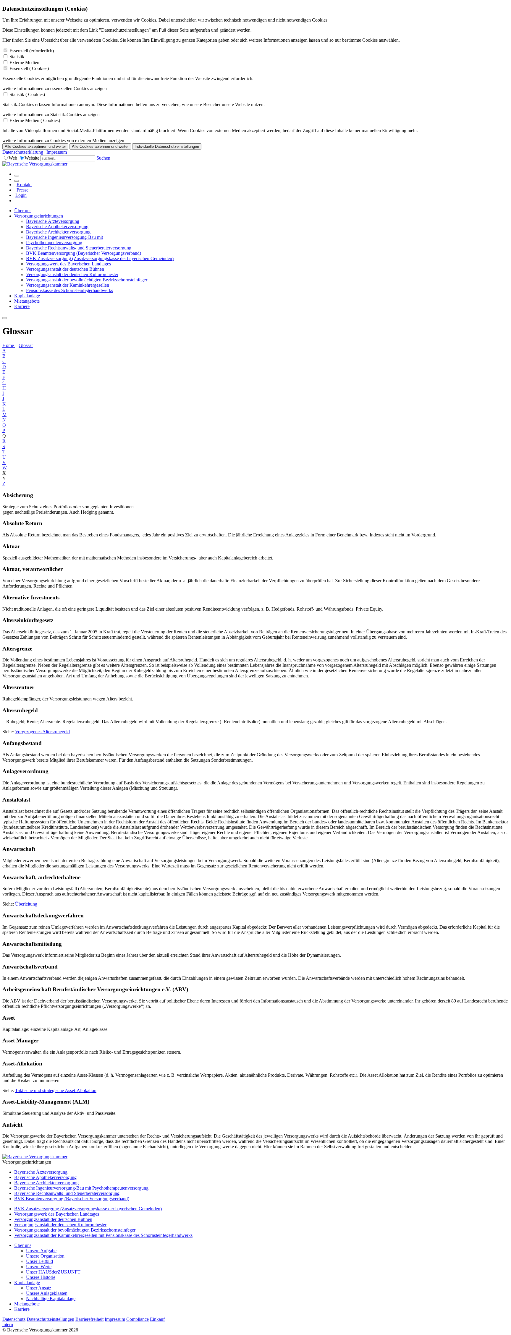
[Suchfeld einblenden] (16, 175)
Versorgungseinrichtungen (38, 215)
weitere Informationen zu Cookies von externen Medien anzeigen (63, 140)
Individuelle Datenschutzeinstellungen (167, 146)
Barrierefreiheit (89, 1319)
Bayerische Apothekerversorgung (57, 226)
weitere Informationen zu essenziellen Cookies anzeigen (54, 88)
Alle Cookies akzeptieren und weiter (35, 146)
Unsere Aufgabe (41, 1250)
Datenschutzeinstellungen (50, 1319)
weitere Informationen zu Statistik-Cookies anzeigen (51, 114)
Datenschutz (13, 1319)
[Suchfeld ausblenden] (16, 181)
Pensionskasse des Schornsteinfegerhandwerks (69, 290)
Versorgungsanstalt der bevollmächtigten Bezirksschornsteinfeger (86, 279)
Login (21, 195)
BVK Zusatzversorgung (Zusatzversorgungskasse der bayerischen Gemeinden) (100, 258)
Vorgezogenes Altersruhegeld (42, 731)
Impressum (56, 152)
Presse (22, 189)
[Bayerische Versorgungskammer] (34, 163)
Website (32, 157)
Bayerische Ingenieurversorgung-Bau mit (64, 237)
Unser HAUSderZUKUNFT (53, 1271)
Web (13, 157)
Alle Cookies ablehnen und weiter (100, 146)
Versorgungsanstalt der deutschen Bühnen (65, 269)
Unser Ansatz (38, 1287)
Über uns (22, 210)
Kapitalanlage (27, 295)
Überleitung (26, 903)
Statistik (16, 56)
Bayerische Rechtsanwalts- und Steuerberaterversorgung (78, 247)
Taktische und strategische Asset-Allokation (55, 1090)
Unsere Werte (38, 1266)
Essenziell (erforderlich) (31, 50)
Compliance (137, 1319)
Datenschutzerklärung (22, 152)
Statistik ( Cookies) (27, 94)
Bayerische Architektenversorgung (58, 231)
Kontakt (24, 184)
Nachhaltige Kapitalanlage (50, 1298)
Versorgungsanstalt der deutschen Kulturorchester (72, 274)
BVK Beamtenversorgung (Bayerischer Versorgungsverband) (83, 253)
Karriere (22, 306)
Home (8, 345)
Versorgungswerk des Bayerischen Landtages (68, 263)
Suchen (103, 157)
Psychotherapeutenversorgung (54, 242)
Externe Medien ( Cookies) (34, 120)
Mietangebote (27, 301)
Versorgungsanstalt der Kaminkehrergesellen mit (60, 1235)
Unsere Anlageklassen (46, 1293)
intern (7, 1324)
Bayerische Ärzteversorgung (52, 221)
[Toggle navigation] (4, 318)
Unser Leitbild (39, 1261)
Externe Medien (24, 62)
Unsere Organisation (45, 1255)
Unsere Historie (40, 1277)
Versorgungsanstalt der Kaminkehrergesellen (67, 285)
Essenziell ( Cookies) (29, 68)
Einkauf (157, 1319)
